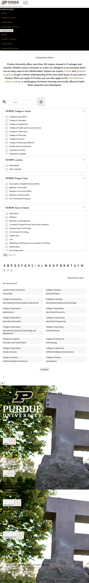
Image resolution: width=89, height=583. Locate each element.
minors (67, 71)
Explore (6, 443)
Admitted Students (10, 507)
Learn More (44, 237)
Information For (9, 505)
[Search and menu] (25, 3)
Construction (8, 542)
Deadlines (7, 483)
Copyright (7, 564)
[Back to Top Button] (2, 383)
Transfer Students (10, 513)
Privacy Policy (41, 570)
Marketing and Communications (16, 551)
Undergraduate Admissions (11, 6)
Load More (44, 369)
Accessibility (8, 567)
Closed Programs (10, 489)
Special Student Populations (14, 518)
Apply (6, 475)
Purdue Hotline (9, 556)
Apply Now (7, 478)
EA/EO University (22, 567)
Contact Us (52, 570)
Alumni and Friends (11, 527)
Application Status (10, 492)
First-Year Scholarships (12, 454)
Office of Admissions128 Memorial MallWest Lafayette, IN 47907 (13, 425)
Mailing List (7, 462)
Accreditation (8, 570)
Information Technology (12, 548)
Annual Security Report (12, 539)
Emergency (7, 545)
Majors (4, 13)
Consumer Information (24, 570)
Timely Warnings (9, 559)
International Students (12, 516)
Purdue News (8, 553)
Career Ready (6, 22)
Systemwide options (12, 434)
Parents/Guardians (10, 521)
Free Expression (54, 567)
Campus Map (8, 460)
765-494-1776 (8, 430)
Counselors (7, 524)
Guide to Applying (10, 481)
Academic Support (9, 17)
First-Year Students (10, 510)
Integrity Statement (38, 567)
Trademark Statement (58, 564)
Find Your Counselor (11, 465)
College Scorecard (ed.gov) (73, 567)
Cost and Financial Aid (12, 451)
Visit (4, 449)
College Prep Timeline (12, 495)
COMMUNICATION (10, 537)
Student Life (8, 457)
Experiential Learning (10, 26)
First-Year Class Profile (12, 486)
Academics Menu (6, 30)
